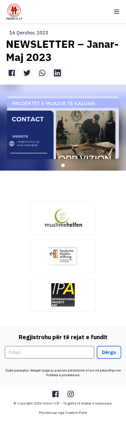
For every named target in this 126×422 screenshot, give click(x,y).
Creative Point (76, 412)
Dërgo (109, 352)
